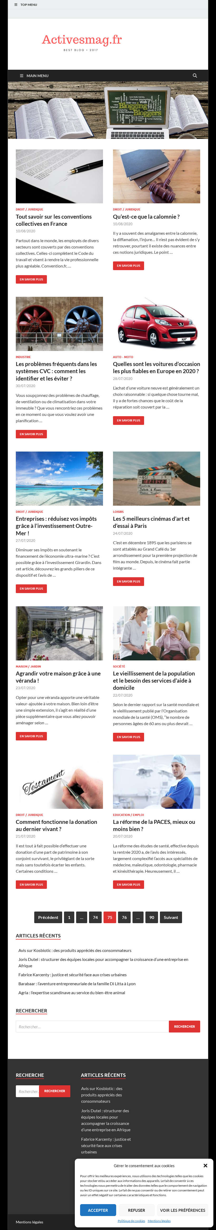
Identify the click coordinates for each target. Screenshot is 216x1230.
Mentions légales (159, 1221)
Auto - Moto (123, 357)
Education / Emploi (128, 815)
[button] (205, 1165)
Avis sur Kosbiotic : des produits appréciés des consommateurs (74, 950)
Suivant (171, 917)
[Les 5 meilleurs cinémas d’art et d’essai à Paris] (156, 479)
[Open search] (195, 76)
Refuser (136, 1210)
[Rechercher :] (108, 1026)
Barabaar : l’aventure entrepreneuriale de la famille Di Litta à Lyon (77, 983)
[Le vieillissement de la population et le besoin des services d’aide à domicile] (156, 633)
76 (124, 917)
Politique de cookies (131, 1221)
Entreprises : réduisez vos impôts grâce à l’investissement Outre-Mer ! (56, 525)
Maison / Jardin (28, 666)
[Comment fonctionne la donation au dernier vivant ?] (59, 782)
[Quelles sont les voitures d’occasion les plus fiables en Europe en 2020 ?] (156, 324)
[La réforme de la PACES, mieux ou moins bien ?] (156, 782)
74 (95, 917)
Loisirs (118, 512)
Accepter (98, 1210)
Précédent (48, 917)
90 (151, 917)
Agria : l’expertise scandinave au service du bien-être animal (71, 992)
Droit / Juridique (29, 209)
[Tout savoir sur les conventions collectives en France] (59, 176)
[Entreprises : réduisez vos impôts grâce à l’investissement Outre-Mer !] (59, 479)
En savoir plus (29, 278)
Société (119, 666)
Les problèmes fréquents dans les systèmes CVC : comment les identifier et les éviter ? (56, 371)
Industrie (23, 357)
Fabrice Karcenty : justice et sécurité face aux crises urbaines (72, 974)
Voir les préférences (182, 1210)
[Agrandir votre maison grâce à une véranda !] (59, 633)
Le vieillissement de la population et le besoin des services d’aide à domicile (154, 680)
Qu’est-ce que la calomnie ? (146, 216)
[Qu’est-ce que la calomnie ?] (156, 176)
